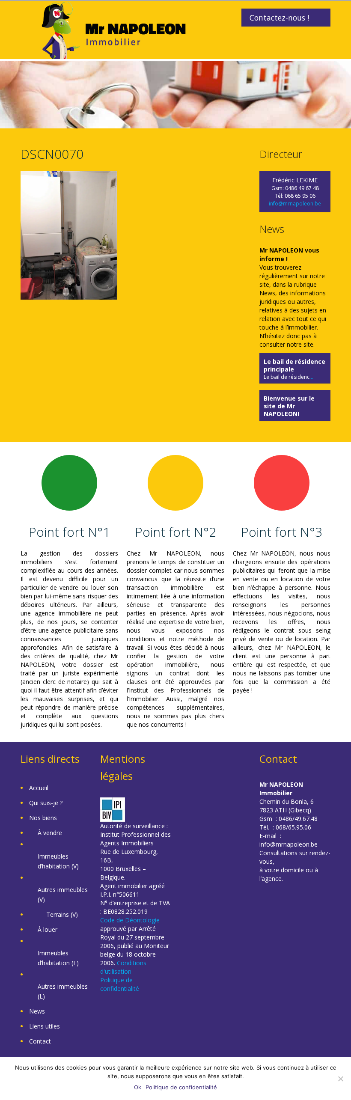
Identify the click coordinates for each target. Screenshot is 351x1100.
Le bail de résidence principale (294, 365)
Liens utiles (44, 1026)
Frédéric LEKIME (295, 180)
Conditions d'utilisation (123, 967)
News (37, 1011)
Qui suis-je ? (45, 803)
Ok (137, 1087)
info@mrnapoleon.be (295, 203)
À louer (47, 929)
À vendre (50, 833)
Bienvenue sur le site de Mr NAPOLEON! (289, 406)
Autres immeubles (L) (63, 991)
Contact (40, 1041)
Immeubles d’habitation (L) (58, 958)
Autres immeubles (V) (63, 895)
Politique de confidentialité (119, 984)
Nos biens (43, 818)
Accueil (38, 788)
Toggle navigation (28, 21)
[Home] (113, 29)
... (311, 377)
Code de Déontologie (130, 920)
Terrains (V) (62, 914)
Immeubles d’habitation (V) (58, 861)
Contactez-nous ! (279, 17)
